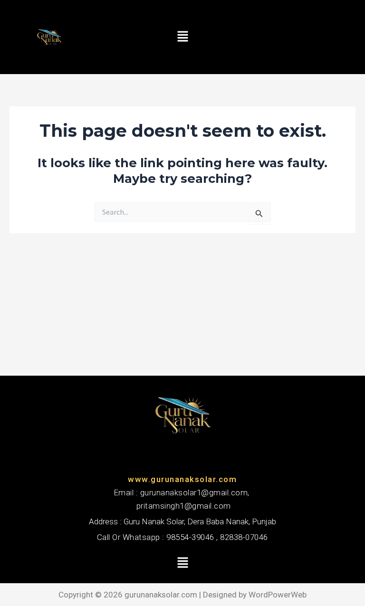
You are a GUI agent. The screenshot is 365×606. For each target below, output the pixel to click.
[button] (182, 37)
